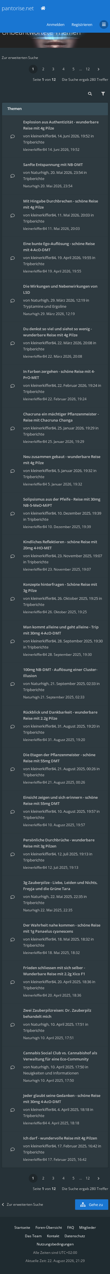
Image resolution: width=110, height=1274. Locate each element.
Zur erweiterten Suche (20, 57)
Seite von (44, 79)
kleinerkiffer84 (43, 136)
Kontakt (53, 1235)
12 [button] (88, 69)
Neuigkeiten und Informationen (51, 1073)
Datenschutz (75, 1235)
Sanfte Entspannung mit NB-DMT (53, 164)
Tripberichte (33, 142)
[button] (98, 69)
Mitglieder (87, 1227)
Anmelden (56, 24)
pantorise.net (18, 8)
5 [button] (73, 69)
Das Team (33, 1235)
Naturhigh (40, 172)
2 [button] (43, 69)
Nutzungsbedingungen (55, 1244)
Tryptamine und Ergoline (44, 306)
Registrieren (82, 24)
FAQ (70, 1227)
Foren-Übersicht (48, 1227)
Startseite (22, 1227)
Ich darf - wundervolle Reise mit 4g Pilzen (60, 1138)
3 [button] (53, 69)
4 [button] (63, 69)
